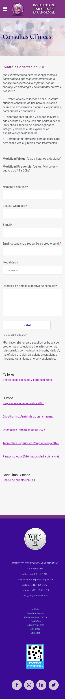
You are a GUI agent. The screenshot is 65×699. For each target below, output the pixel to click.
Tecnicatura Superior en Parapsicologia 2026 (31, 443)
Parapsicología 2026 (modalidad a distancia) (31, 456)
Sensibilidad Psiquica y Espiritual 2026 (27, 380)
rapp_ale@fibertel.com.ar (35, 595)
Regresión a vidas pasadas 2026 (23, 403)
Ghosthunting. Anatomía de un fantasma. (28, 416)
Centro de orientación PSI (19, 480)
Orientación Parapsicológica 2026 (24, 430)
